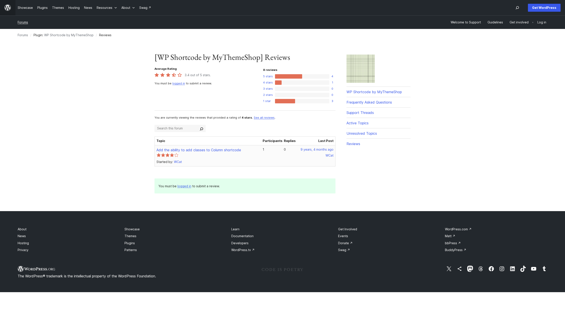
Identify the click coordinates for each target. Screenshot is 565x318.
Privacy (23, 250)
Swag (344, 250)
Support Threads (360, 112)
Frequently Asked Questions (369, 102)
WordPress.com (458, 229)
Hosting (23, 243)
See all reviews (264, 117)
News (22, 236)
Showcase (132, 229)
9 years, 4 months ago (317, 149)
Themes (130, 236)
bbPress (453, 243)
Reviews (353, 144)
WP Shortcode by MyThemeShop (69, 35)
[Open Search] (517, 7)
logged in (178, 83)
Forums (23, 22)
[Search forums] (201, 128)
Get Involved (347, 229)
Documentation (242, 236)
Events (343, 236)
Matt (450, 236)
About (22, 229)
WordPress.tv (243, 250)
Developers (240, 243)
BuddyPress (455, 250)
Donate (345, 243)
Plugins (129, 243)
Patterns (130, 250)
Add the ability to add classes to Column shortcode (198, 150)
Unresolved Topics (362, 133)
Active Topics (358, 123)
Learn (235, 229)
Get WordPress (544, 7)
